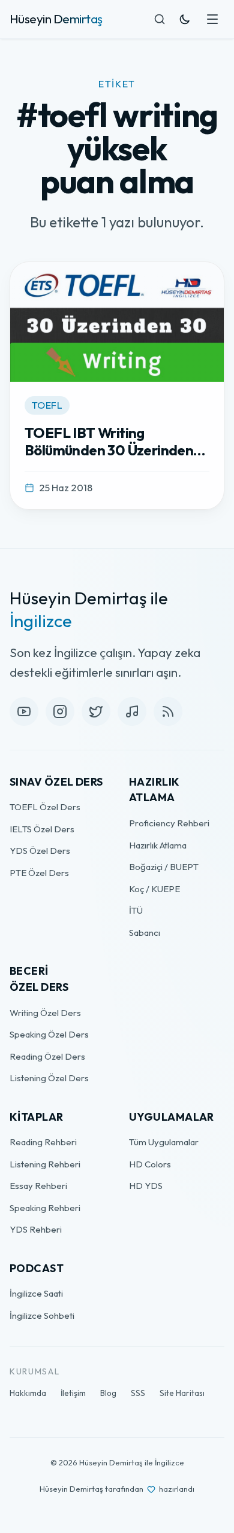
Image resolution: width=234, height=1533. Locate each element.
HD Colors (150, 1164)
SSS (138, 1393)
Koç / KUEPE (154, 889)
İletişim (73, 1393)
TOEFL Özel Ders (45, 807)
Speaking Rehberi (45, 1207)
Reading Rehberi (43, 1142)
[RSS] (168, 711)
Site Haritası (182, 1393)
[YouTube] (24, 711)
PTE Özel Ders (39, 872)
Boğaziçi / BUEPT (164, 866)
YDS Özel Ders (40, 850)
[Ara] (160, 19)
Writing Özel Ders (45, 1012)
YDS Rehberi (36, 1229)
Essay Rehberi (38, 1185)
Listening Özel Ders (49, 1078)
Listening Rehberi (45, 1164)
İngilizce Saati (36, 1293)
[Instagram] (60, 711)
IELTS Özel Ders (42, 829)
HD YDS (146, 1185)
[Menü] (212, 19)
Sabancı (144, 932)
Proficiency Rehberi (169, 823)
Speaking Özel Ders (49, 1034)
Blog (108, 1393)
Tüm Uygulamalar (164, 1142)
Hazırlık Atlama (158, 845)
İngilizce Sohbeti (42, 1315)
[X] (96, 711)
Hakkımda (28, 1393)
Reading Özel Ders (47, 1056)
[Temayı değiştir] (185, 19)
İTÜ (136, 910)
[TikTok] (132, 711)
